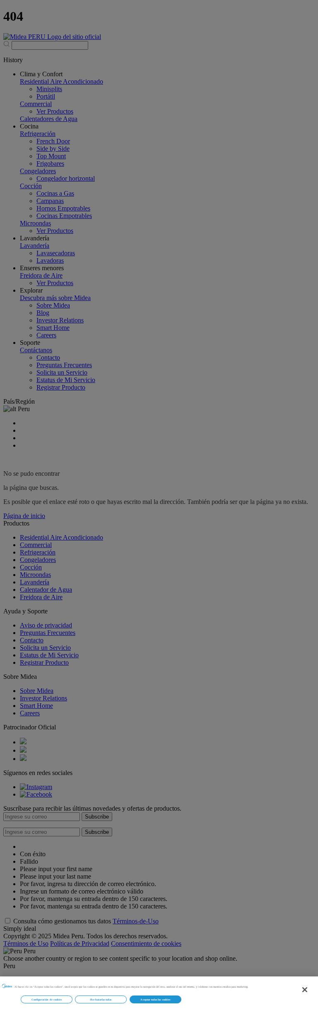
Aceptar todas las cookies (155, 999)
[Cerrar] (305, 990)
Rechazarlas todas (100, 999)
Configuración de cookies (46, 999)
